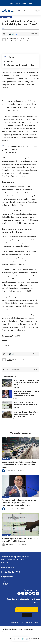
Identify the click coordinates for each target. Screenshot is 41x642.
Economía (15, 419)
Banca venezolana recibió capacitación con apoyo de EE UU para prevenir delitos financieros (25, 414)
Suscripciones (28, 629)
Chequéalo (6, 17)
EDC (12, 345)
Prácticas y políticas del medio (12, 629)
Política (15, 398)
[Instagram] (19, 593)
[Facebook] (22, 593)
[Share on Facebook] (7, 33)
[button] (19, 10)
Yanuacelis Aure (9, 544)
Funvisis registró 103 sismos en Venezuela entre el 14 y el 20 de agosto (20, 539)
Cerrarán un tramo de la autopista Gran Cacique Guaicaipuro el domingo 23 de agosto (26, 382)
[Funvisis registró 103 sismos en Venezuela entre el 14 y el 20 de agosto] (7, 405)
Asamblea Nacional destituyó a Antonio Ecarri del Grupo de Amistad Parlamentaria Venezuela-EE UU (26, 394)
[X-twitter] (26, 593)
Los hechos (9, 61)
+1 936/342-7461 (11, 572)
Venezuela (16, 387)
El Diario (8, 470)
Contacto (5, 632)
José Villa (9, 38)
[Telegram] (33, 593)
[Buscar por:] (18, 369)
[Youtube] (30, 593)
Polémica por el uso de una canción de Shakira (20, 65)
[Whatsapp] (37, 593)
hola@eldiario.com (7, 577)
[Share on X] (10, 33)
